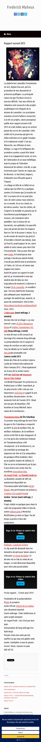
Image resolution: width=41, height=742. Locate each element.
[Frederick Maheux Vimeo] (25, 14)
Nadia (10, 254)
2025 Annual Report (9, 689)
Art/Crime (16, 374)
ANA (6, 331)
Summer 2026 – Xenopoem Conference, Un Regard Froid (19, 686)
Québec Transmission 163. (23, 327)
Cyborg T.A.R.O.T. (9, 700)
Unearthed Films (20, 471)
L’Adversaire (9, 312)
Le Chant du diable (20, 555)
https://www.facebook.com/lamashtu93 (20, 305)
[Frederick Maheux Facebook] (15, 14)
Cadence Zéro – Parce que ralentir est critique (16, 692)
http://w (7, 352)
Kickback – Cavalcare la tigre (16, 544)
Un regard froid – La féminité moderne (20, 475)
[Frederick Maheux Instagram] (22, 14)
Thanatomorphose (12, 417)
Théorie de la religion (25, 606)
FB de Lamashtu (17, 287)
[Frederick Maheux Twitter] (18, 14)
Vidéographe (15, 511)
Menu (9, 34)
